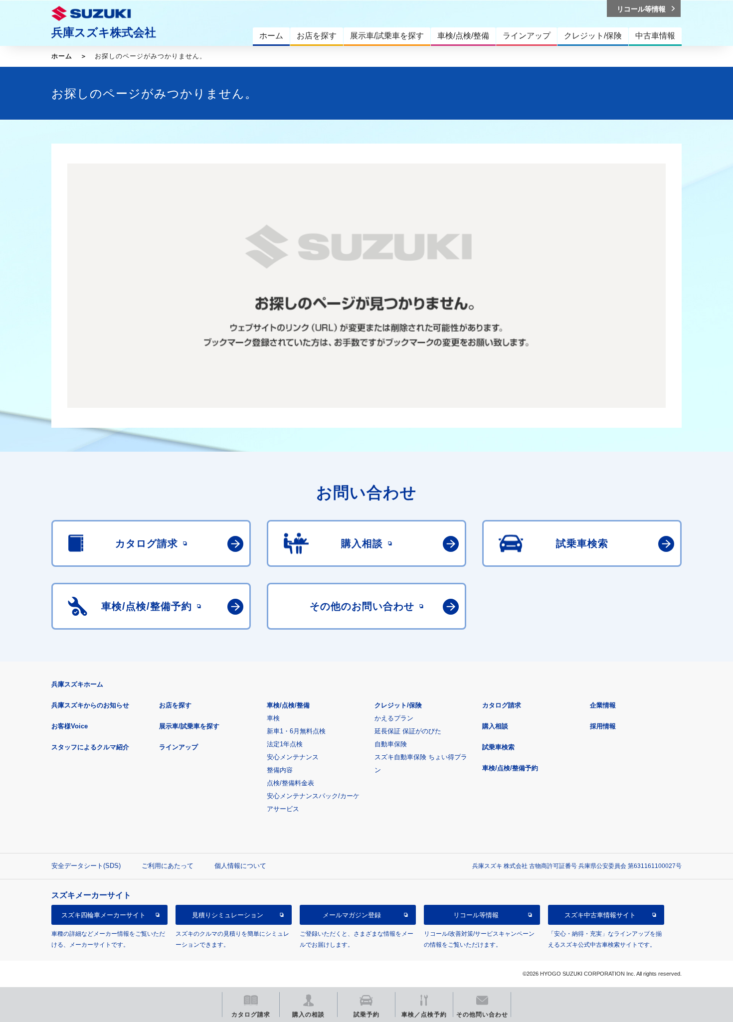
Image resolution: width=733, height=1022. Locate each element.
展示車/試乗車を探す (189, 726)
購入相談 (495, 726)
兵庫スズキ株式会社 (103, 32)
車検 (273, 718)
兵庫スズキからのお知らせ (90, 705)
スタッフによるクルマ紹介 (90, 747)
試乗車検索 (498, 747)
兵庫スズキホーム (77, 684)
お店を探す (175, 705)
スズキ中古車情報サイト (600, 915)
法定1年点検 (285, 744)
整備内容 (280, 770)
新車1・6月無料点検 (296, 731)
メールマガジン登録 (352, 915)
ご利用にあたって (167, 865)
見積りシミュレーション (227, 915)
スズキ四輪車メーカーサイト (103, 915)
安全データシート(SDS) (86, 865)
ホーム (61, 56)
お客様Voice (69, 726)
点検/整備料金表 (290, 783)
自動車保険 (390, 744)
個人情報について (240, 865)
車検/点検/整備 (288, 705)
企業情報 (603, 705)
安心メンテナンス (293, 757)
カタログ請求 (501, 705)
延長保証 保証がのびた (407, 731)
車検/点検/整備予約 (510, 768)
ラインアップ (178, 747)
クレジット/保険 (398, 705)
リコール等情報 (476, 915)
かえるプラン (393, 718)
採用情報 (603, 726)
